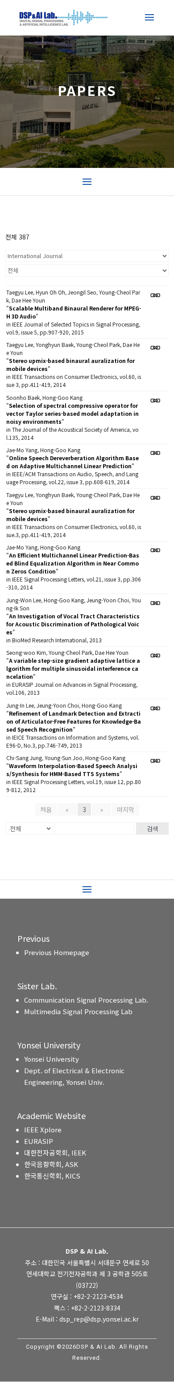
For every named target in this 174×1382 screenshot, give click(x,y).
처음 (46, 809)
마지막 (125, 809)
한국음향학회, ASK (51, 1164)
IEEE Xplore (43, 1129)
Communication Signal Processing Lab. (86, 999)
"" (73, 312)
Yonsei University (51, 1058)
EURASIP (38, 1141)
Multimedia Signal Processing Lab (78, 1011)
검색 (152, 828)
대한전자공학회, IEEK (55, 1152)
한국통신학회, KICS (52, 1175)
